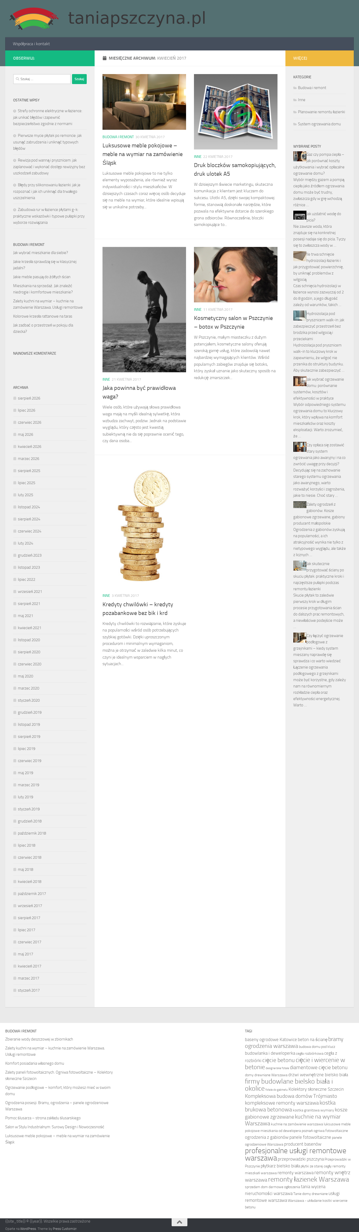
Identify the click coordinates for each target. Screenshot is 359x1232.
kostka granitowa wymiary (313, 1110)
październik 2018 (32, 833)
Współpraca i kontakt (31, 43)
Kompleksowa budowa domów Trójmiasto (291, 1096)
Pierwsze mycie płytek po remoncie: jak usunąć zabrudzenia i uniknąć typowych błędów (47, 142)
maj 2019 (25, 772)
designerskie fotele (277, 1068)
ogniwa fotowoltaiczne (331, 1131)
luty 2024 (25, 543)
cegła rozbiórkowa (310, 1053)
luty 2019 (25, 797)
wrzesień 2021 (30, 591)
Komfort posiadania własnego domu (34, 1063)
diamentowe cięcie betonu (319, 1067)
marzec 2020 (28, 688)
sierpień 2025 (29, 470)
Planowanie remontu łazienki (321, 112)
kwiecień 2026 (29, 446)
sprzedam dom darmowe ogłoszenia (272, 1187)
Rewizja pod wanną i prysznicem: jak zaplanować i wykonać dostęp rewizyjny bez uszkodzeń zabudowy (49, 166)
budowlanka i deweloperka (270, 1053)
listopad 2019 (29, 724)
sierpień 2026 (29, 398)
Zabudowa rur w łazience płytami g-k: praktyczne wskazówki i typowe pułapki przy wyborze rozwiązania (49, 216)
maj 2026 (25, 434)
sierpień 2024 (29, 519)
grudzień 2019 (30, 712)
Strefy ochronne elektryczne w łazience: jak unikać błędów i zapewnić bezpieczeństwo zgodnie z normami (47, 117)
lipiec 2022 (26, 579)
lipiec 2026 (26, 410)
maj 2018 (25, 869)
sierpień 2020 (29, 652)
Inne (198, 156)
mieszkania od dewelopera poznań (286, 1131)
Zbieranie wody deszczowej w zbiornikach (39, 1039)
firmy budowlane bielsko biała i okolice (289, 1085)
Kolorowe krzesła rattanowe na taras (42, 316)
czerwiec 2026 (29, 422)
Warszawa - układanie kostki (310, 1200)
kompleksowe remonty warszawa (282, 1103)
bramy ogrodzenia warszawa (294, 1042)
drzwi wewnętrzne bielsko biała (318, 1074)
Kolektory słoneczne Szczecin (316, 1089)
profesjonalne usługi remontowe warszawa (295, 1154)
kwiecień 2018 (29, 881)
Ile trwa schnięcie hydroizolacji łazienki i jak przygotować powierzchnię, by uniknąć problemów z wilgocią (318, 267)
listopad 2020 (29, 640)
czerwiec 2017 (29, 942)
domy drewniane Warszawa (266, 1075)
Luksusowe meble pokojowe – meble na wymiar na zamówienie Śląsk (142, 154)
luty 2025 (25, 495)
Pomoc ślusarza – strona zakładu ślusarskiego (43, 1118)
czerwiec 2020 (29, 664)
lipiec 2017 (26, 930)
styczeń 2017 (29, 990)
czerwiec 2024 (29, 531)
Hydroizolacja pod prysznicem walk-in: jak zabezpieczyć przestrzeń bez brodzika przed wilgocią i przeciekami (318, 326)
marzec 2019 (28, 785)
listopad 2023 (29, 567)
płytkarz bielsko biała (280, 1165)
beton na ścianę (312, 1039)
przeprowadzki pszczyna (301, 1159)
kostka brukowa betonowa (290, 1106)
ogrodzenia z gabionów (267, 1137)
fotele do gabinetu (276, 1089)
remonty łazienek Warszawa (308, 1179)
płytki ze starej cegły (316, 1166)
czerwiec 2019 (29, 760)
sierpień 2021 (29, 603)
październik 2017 (32, 893)
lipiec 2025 (26, 482)
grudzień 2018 (30, 821)
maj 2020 (25, 676)
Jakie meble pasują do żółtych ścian (41, 277)
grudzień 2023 (30, 555)
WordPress (28, 1229)
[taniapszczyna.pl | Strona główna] (107, 19)
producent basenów (302, 1144)
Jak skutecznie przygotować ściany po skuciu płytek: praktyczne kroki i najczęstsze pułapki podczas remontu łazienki (318, 576)
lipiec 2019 (26, 748)
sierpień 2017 (29, 917)
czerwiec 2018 (29, 857)
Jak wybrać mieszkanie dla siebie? (40, 252)
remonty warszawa (296, 1172)
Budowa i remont (118, 137)
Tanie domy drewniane (310, 1194)
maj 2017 (25, 954)
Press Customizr (64, 1229)
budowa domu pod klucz (317, 1046)
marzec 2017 (28, 978)
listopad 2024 (29, 507)
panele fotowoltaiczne (310, 1137)
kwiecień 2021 (29, 627)
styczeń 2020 (29, 700)
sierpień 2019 (29, 736)
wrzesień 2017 (30, 905)
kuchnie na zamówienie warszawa (297, 1124)
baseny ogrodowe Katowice (271, 1039)
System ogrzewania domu (319, 124)
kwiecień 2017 (29, 966)
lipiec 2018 (26, 845)
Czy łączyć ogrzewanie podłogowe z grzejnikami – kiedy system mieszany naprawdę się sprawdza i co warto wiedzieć (318, 648)
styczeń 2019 (29, 809)
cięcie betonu (278, 1060)
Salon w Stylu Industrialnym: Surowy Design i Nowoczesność (54, 1127)
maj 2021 (25, 615)
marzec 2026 (28, 458)
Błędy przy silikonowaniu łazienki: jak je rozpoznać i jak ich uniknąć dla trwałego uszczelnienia (46, 191)
